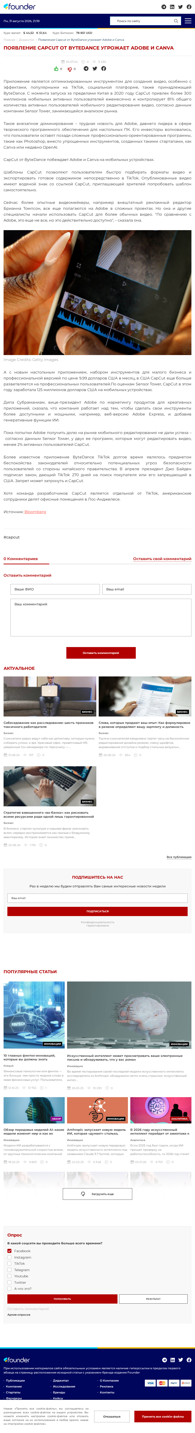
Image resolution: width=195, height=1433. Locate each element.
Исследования (64, 1386)
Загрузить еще (103, 1194)
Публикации (15, 1380)
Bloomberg (35, 512)
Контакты (107, 1392)
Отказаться (112, 1416)
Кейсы (58, 1398)
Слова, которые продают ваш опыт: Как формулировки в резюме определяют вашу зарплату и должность (144, 724)
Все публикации (179, 857)
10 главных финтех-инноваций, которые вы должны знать (29, 1057)
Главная (9, 39)
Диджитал (26, 39)
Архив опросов (18, 1314)
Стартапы (13, 1392)
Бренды (59, 1392)
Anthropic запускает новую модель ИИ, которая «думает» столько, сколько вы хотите (96, 1133)
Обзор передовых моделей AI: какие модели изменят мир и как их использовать (34, 1133)
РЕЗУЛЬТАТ (153, 1299)
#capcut (12, 537)
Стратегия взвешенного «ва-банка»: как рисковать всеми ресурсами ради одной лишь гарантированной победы (49, 816)
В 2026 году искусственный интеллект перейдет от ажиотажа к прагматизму (159, 1133)
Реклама (106, 1386)
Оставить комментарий (101, 653)
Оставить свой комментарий (162, 559)
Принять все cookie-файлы (163, 1416)
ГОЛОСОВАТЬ (62, 1299)
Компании (14, 1386)
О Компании (109, 1380)
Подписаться (98, 911)
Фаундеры (14, 1398)
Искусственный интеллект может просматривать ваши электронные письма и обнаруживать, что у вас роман (125, 1057)
